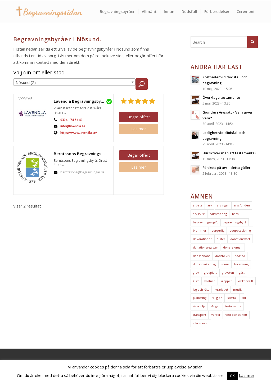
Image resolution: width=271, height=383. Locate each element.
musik (237, 289)
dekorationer (202, 239)
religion (216, 298)
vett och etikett (236, 315)
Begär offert (138, 116)
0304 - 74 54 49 (71, 120)
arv (209, 205)
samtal (232, 298)
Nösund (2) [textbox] (26, 82)
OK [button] (232, 375)
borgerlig (217, 230)
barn (235, 214)
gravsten (228, 272)
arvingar (223, 205)
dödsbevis (222, 256)
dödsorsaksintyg (204, 264)
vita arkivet (201, 323)
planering (199, 298)
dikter (221, 239)
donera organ (232, 247)
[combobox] (74, 82)
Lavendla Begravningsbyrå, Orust (82, 101)
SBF (244, 298)
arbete (197, 205)
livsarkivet (221, 289)
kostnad (209, 281)
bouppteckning (240, 230)
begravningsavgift (205, 222)
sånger (215, 306)
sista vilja (199, 306)
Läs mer (138, 128)
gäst (242, 272)
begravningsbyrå (234, 222)
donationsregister (205, 247)
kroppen (226, 281)
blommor (199, 230)
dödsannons (201, 256)
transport (199, 315)
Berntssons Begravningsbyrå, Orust (82, 153)
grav (196, 272)
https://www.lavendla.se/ (78, 132)
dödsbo (239, 256)
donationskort (240, 239)
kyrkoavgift (245, 281)
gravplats (210, 272)
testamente (233, 306)
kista (196, 281)
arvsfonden (242, 205)
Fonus (225, 264)
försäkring (241, 264)
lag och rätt (201, 289)
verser (215, 315)
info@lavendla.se (72, 126)
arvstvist (199, 214)
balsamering (218, 214)
